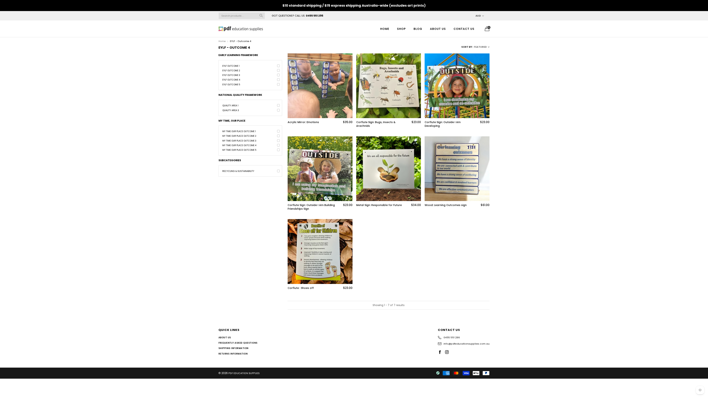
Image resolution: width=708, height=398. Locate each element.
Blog (418, 29)
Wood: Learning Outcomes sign (446, 205)
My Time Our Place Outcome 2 (239, 135)
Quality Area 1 (230, 105)
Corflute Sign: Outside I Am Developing (443, 124)
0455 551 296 (314, 16)
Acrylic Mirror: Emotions (303, 122)
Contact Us (464, 29)
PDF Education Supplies (244, 373)
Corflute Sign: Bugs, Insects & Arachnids (375, 124)
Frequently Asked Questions (237, 342)
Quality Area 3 (230, 110)
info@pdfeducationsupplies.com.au (467, 343)
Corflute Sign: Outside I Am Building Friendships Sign (311, 207)
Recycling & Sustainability (238, 171)
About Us (438, 29)
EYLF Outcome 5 (231, 84)
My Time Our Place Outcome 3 (239, 140)
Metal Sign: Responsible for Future (379, 205)
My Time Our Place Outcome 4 (239, 145)
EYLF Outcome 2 (231, 70)
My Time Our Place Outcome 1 (239, 131)
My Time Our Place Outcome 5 (239, 149)
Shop (401, 29)
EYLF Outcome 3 (231, 75)
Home (384, 29)
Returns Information (233, 353)
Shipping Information (233, 348)
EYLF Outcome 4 (231, 79)
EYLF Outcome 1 (231, 65)
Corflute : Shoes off (301, 288)
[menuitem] (384, 29)
